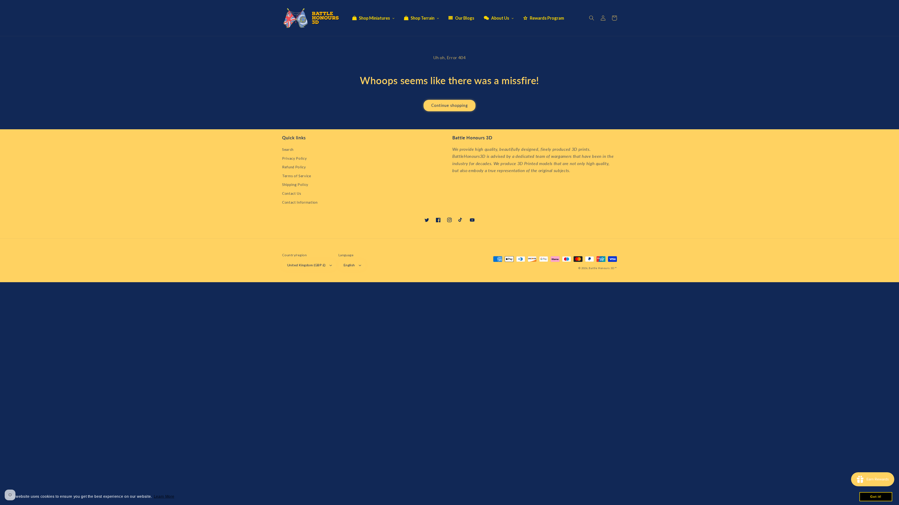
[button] (591, 18)
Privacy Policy (294, 158)
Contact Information (300, 202)
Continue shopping (449, 105)
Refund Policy (294, 167)
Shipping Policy (295, 184)
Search (288, 149)
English (349, 265)
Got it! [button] (875, 496)
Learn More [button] (164, 496)
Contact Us (291, 193)
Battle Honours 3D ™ (603, 268)
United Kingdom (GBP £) (306, 265)
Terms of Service (296, 176)
